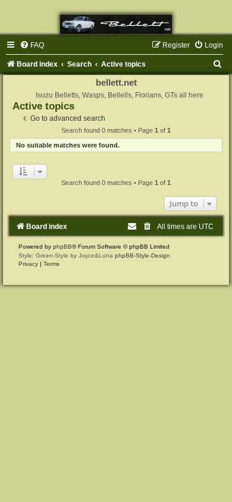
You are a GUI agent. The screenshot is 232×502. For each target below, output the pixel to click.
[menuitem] (32, 45)
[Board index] (116, 24)
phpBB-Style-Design (142, 255)
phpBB (62, 246)
